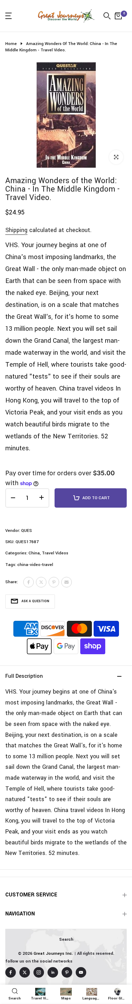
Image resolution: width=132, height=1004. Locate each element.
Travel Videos (55, 553)
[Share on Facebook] (28, 582)
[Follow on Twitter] (24, 972)
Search (66, 939)
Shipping (16, 230)
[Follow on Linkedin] (53, 972)
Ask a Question (35, 601)
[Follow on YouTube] (81, 972)
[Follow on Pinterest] (67, 972)
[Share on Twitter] (41, 582)
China (34, 553)
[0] (118, 15)
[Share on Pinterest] (54, 582)
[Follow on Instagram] (38, 972)
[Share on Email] (66, 582)
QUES (26, 531)
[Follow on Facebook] (10, 972)
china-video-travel (35, 565)
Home (11, 44)
